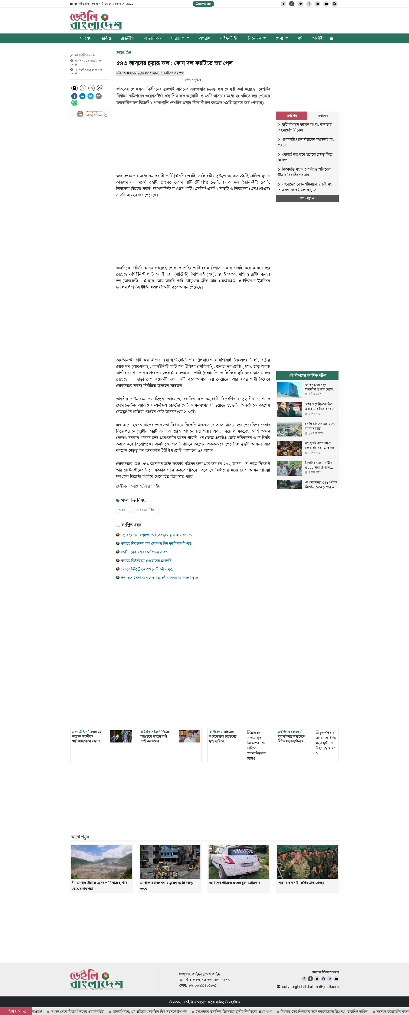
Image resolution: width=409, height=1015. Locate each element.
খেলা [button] (280, 38)
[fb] (283, 4)
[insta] (323, 979)
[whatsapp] (74, 102)
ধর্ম (300, 38)
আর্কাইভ (318, 38)
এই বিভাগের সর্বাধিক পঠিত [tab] (307, 375)
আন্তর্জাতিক (152, 38)
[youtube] (336, 979)
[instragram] (309, 4)
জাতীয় (106, 38)
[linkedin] (317, 4)
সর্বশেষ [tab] (292, 115)
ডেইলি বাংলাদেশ (195, 1002)
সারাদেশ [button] (178, 38)
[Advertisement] (90, 185)
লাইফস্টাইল (229, 38)
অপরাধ (204, 38)
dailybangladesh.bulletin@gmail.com (310, 986)
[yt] (326, 4)
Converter (203, 4)
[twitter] (300, 4)
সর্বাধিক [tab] (323, 115)
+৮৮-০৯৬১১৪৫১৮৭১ (202, 985)
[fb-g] (292, 3)
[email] (98, 96)
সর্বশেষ (85, 38)
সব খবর (305, 198)
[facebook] (74, 96)
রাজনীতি (127, 38)
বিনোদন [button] (255, 38)
